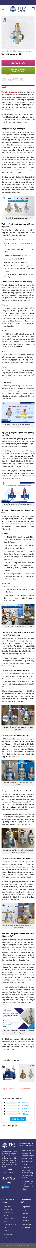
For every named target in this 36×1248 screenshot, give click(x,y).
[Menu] (3, 8)
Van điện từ (26, 1228)
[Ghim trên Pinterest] (17, 79)
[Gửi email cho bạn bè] (14, 79)
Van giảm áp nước (24, 1089)
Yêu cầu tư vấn (18, 63)
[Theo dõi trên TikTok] (7, 1178)
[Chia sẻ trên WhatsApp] (3, 79)
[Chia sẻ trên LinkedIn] (21, 79)
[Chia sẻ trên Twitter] (10, 79)
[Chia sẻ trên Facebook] (7, 79)
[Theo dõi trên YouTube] (9, 1182)
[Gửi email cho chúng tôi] (10, 1178)
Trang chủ (5, 51)
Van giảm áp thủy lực (8, 1089)
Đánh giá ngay (18, 1119)
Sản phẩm (13, 51)
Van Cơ (20, 51)
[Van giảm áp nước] (26, 1073)
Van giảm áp (28, 51)
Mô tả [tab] (4, 87)
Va (24, 1210)
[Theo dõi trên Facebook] (3, 1178)
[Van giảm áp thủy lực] (9, 1073)
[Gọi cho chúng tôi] (14, 1178)
